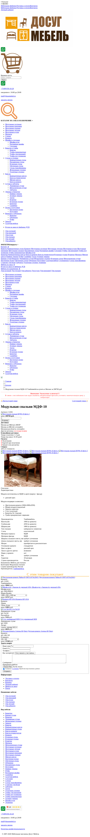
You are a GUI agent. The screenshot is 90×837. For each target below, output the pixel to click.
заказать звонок (7, 100)
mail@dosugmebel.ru (8, 96)
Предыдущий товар (9, 401)
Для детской (9, 239)
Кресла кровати (15, 182)
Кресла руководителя (18, 178)
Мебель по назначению (10, 269)
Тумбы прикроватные (18, 152)
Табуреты (13, 190)
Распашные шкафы (17, 144)
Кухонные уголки (16, 202)
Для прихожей (10, 233)
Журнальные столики (18, 170)
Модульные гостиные (13, 124)
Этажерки (42, 262)
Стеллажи (13, 146)
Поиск (7, 688)
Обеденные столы (16, 166)
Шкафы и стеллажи (12, 140)
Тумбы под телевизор (18, 156)
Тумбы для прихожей (18, 154)
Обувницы (14, 217)
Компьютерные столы (18, 160)
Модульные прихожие (13, 126)
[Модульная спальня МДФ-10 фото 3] (44, 451)
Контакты (34, 6)
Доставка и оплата (23, 6)
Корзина (8, 682)
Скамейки (13, 206)
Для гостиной (10, 231)
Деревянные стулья (17, 186)
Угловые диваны (16, 196)
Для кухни (9, 235)
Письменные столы (17, 162)
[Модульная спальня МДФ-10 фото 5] (15, 453)
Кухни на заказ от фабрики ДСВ (17, 227)
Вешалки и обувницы (13, 213)
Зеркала (8, 221)
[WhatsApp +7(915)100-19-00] (3, 51)
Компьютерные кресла (18, 176)
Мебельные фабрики (8, 6)
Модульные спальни (13, 128)
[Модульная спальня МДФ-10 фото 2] (15, 451)
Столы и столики (11, 158)
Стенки (8, 136)
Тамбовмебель (18, 569)
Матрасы (8, 134)
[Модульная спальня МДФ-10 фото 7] (23, 486)
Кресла (8, 174)
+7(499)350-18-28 (7, 89)
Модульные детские (12, 130)
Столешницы (64, 260)
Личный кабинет (7, 10)
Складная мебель (11, 223)
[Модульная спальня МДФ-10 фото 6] (44, 453)
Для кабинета (10, 241)
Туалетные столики (17, 172)
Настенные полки (16, 209)
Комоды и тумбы (11, 148)
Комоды (13, 150)
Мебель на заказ (8, 265)
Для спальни (10, 237)
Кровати (8, 138)
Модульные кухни (12, 132)
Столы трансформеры (18, 168)
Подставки (14, 211)
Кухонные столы (16, 164)
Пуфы (12, 219)
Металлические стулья (18, 188)
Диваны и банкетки (12, 192)
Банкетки (13, 204)
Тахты (12, 198)
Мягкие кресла (15, 180)
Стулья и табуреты (12, 184)
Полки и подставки (12, 208)
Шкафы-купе (14, 142)
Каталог (5, 247)
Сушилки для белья (8, 262)
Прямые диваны (16, 194)
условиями (15, 668)
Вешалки (13, 215)
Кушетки (13, 200)
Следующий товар (80, 401)
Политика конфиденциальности (13, 829)
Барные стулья (6, 259)
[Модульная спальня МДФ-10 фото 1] (15, 414)
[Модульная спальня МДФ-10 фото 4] (73, 451)
